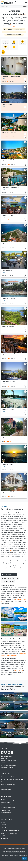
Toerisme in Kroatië (6, 789)
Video (16, 578)
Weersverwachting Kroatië (8, 777)
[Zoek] (16, 2)
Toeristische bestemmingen (8, 800)
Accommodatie (5, 6)
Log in (3, 835)
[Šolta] (7, 614)
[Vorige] (4, 66)
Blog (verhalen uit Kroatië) (7, 805)
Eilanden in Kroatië (6, 812)
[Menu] (25, 2)
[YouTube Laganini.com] (9, 752)
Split (11, 550)
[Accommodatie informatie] (25, 79)
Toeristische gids (5, 802)
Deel (25, 6)
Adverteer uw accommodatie (9, 833)
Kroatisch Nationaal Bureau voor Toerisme (12, 779)
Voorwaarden (4, 767)
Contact (3, 822)
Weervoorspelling (8, 581)
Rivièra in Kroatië (5, 810)
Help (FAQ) (4, 827)
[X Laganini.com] (12, 752)
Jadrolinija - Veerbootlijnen (8, 784)
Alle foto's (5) (7, 578)
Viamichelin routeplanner (7, 787)
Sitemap (11, 767)
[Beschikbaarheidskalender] (25, 81)
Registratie (5, 838)
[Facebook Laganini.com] (2, 752)
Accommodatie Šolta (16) (9, 574)
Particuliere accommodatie (8, 807)
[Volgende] (24, 66)
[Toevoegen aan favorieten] (25, 59)
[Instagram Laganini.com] (5, 752)
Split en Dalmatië (18, 670)
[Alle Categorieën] (3, 52)
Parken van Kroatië (6, 782)
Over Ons (3, 824)
